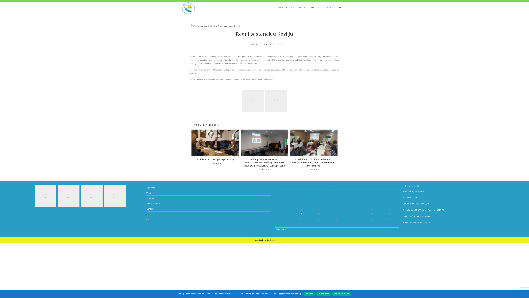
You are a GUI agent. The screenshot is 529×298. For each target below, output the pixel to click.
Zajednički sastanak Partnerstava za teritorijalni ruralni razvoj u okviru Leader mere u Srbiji (313, 162)
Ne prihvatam (324, 294)
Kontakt (149, 208)
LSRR (280, 44)
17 (301, 214)
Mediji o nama (153, 203)
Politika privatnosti (342, 294)
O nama (150, 198)
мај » (283, 229)
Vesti (148, 193)
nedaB (252, 44)
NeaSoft (272, 240)
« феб (277, 229)
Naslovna (150, 187)
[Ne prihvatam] (525, 293)
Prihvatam (309, 294)
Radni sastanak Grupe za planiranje (215, 159)
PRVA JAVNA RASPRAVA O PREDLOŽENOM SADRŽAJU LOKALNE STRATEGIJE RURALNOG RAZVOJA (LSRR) (265, 162)
